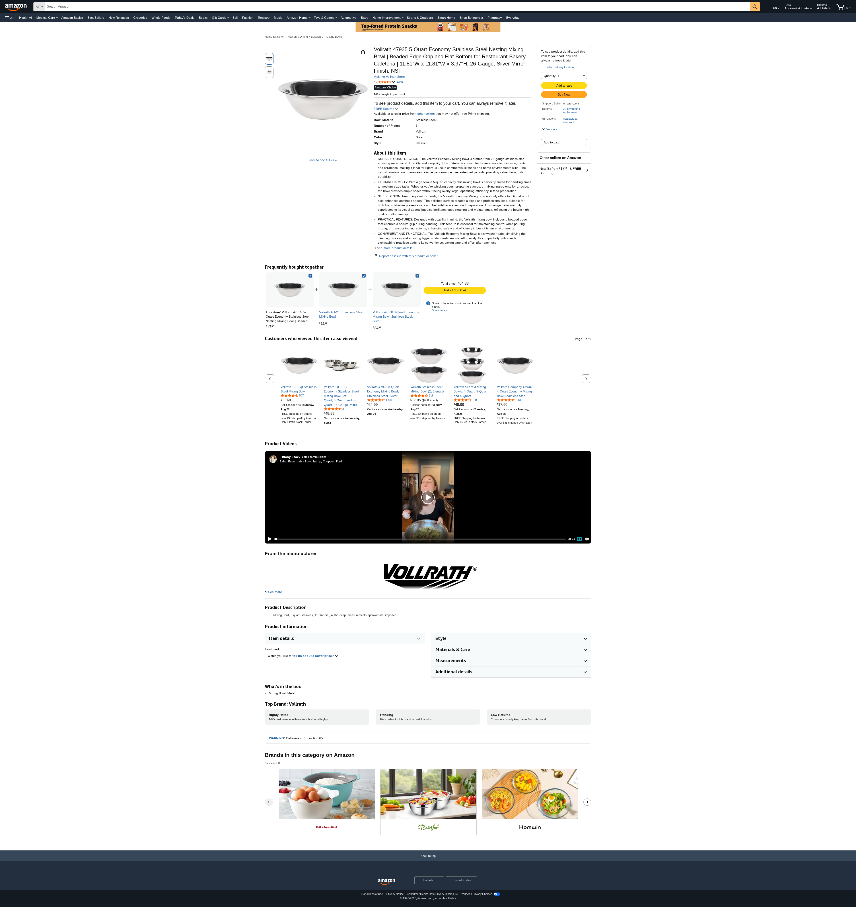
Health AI (25, 17)
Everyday (512, 17)
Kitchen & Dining (298, 36)
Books (203, 17)
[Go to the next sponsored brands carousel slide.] (587, 802)
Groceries (140, 17)
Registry (264, 17)
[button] (9, 17)
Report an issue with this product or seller (408, 256)
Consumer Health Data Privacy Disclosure (432, 894)
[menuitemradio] (579, 539)
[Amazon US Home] (386, 882)
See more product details (394, 248)
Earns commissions (314, 456)
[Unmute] (587, 539)
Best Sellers (95, 17)
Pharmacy (495, 17)
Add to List (551, 142)
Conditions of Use (372, 894)
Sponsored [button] (271, 763)
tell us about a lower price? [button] (313, 656)
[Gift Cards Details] (228, 17)
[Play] (268, 539)
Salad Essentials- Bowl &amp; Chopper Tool (311, 461)
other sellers (426, 113)
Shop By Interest (471, 17)
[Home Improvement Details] (402, 17)
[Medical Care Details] (57, 17)
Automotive (348, 17)
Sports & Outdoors (420, 17)
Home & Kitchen (274, 36)
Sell (235, 17)
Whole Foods (161, 17)
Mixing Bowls (334, 36)
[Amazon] (16, 6)
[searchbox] (397, 6)
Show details (440, 310)
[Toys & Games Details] (336, 17)
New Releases (119, 17)
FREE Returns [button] (384, 108)
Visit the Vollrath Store (389, 76)
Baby (364, 17)
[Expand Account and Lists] (811, 8)
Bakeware (317, 36)
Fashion (247, 17)
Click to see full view (323, 160)
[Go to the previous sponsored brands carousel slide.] (268, 802)
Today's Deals (184, 17)
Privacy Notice (395, 894)
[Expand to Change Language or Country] (778, 8)
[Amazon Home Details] (310, 17)
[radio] (269, 58)
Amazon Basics (72, 17)
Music (278, 17)
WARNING (276, 738)
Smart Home (446, 17)
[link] (343, 289)
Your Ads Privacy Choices (476, 894)
